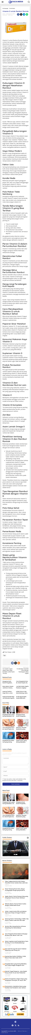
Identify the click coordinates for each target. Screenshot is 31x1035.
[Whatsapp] (27, 14)
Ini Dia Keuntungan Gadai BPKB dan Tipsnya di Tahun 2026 (22, 697)
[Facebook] (12, 663)
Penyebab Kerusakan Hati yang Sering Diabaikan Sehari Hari (8, 741)
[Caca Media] (15, 2)
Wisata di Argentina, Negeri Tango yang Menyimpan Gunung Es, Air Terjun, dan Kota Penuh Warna (16, 979)
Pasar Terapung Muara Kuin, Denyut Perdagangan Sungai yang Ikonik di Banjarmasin (15, 889)
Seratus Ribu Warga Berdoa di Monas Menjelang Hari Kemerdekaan (15, 927)
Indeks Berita (4, 1032)
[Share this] (18, 14)
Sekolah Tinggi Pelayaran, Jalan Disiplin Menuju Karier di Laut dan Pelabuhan (16, 972)
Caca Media (10, 1031)
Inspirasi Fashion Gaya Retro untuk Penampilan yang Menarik (7, 692)
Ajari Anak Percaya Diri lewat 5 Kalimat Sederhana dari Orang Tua (15, 949)
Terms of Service (22, 1031)
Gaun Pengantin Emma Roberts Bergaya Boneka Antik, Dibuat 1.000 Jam (16, 934)
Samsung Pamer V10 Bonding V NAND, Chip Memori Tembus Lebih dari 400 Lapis (17, 919)
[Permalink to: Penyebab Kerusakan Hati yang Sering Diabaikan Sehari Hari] (8, 735)
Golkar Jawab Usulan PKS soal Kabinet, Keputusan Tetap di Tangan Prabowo (16, 912)
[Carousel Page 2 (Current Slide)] (16, 854)
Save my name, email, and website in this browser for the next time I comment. (14, 779)
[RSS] (18, 663)
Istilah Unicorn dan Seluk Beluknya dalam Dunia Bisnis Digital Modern (22, 692)
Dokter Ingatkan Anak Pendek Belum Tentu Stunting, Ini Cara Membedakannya (16, 942)
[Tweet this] (21, 14)
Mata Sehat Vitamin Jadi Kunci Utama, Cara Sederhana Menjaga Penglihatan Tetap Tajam (8, 687)
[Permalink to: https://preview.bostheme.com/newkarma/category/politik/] (28, 838)
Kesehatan (4, 15)
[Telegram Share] (24, 14)
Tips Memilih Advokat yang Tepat (14, 851)
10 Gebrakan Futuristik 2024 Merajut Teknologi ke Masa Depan (23, 670)
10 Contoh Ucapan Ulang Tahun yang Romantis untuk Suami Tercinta (8, 670)
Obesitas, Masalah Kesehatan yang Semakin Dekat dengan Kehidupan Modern (21, 728)
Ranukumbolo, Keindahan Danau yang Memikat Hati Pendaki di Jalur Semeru (15, 987)
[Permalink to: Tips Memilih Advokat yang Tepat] (15, 848)
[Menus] (2, 2)
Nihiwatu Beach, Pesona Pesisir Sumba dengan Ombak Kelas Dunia (15, 904)
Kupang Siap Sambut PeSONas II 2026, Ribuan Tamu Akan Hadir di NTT (15, 957)
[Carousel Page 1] (14, 854)
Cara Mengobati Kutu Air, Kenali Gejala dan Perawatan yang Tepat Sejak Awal (22, 682)
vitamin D (15, 63)
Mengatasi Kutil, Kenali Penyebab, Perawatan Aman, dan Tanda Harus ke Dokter (8, 682)
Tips (4, 655)
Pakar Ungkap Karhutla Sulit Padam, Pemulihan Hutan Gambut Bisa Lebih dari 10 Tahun (16, 882)
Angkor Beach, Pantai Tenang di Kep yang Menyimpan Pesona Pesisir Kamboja (16, 897)
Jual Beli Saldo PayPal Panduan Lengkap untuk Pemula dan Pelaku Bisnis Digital (22, 687)
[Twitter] (15, 663)
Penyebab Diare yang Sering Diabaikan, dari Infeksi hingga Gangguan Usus (8, 715)
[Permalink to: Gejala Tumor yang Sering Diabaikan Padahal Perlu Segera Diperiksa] (22, 735)
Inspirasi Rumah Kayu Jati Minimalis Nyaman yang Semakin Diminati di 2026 (8, 697)
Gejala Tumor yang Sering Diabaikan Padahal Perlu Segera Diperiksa (22, 741)
